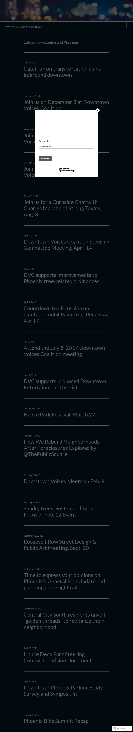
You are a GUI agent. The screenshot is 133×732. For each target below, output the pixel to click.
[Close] (98, 110)
